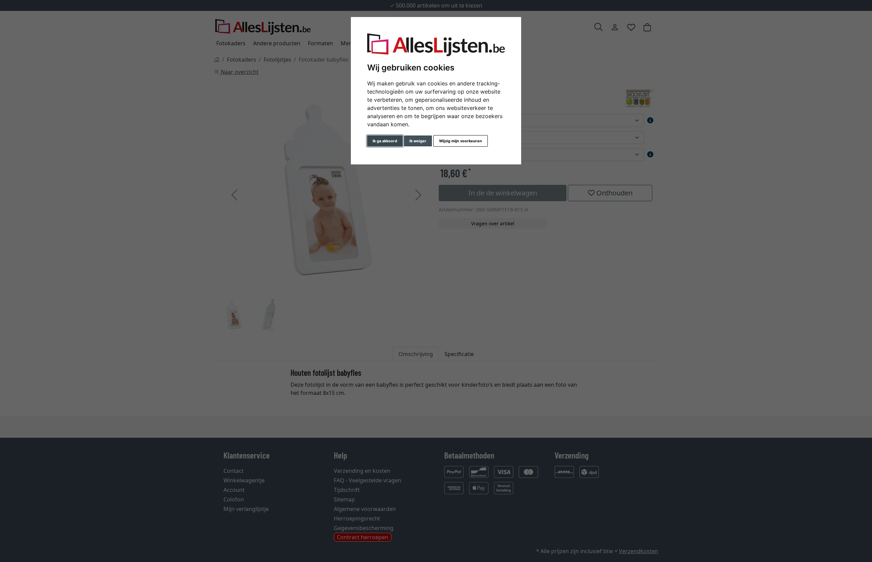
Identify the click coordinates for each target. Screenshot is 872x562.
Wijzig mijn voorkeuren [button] (460, 141)
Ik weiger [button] (417, 141)
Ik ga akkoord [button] (385, 141)
